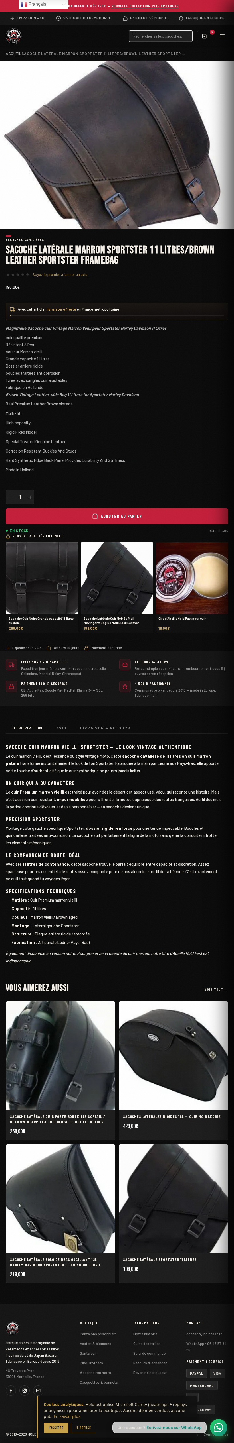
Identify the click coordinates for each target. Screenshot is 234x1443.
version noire (63, 953)
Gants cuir (88, 1353)
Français (36, 4)
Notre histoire (145, 1333)
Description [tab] (28, 727)
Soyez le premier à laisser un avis (60, 274)
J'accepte (56, 1428)
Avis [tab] (61, 727)
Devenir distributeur (150, 1372)
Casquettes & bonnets (99, 1382)
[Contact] (38, 1390)
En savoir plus (67, 1416)
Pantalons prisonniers (98, 1333)
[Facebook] (11, 1390)
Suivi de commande (149, 1353)
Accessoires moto (95, 1372)
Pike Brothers (91, 1362)
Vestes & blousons (95, 1343)
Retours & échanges (150, 1362)
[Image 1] (8, 236)
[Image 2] (14, 236)
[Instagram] (24, 1390)
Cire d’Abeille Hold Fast (182, 953)
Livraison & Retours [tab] (105, 727)
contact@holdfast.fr (204, 1333)
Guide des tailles (146, 1343)
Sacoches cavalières (25, 239)
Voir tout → (216, 989)
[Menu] (222, 36)
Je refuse (83, 1428)
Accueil (13, 53)
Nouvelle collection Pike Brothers (145, 5)
